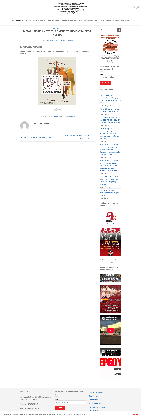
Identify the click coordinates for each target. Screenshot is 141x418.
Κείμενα (28, 20)
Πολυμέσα (109, 20)
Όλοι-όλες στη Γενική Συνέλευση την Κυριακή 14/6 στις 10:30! (110, 192)
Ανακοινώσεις (20, 20)
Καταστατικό (56, 20)
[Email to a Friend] (59, 109)
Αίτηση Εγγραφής (45, 20)
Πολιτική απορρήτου (96, 392)
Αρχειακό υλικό (99, 20)
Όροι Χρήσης (93, 396)
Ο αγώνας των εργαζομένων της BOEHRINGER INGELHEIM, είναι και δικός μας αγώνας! (110, 120)
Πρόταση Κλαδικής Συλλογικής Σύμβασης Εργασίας (77, 20)
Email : (102, 74)
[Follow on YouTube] (137, 7)
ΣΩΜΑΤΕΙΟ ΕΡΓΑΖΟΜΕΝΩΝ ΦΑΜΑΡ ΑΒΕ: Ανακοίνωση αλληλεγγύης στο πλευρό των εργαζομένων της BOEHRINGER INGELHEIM (109, 165)
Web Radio (36, 20)
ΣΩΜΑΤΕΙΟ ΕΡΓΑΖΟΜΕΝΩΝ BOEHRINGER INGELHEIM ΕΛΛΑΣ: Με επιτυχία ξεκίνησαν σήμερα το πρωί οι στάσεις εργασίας (110, 149)
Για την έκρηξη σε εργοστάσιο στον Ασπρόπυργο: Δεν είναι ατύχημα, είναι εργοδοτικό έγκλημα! (109, 133)
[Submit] (119, 30)
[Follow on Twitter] (134, 7)
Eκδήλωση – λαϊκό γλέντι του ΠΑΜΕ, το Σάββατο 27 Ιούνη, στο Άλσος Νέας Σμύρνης (109, 180)
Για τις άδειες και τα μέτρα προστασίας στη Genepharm (110, 110)
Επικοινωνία (125, 20)
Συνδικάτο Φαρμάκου (66, 40)
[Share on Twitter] (55, 109)
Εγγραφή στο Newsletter (97, 407)
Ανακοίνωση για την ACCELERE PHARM (37, 137)
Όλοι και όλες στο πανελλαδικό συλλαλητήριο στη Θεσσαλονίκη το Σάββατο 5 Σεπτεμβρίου (110, 99)
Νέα (13, 20)
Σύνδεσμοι (116, 20)
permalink (72, 116)
